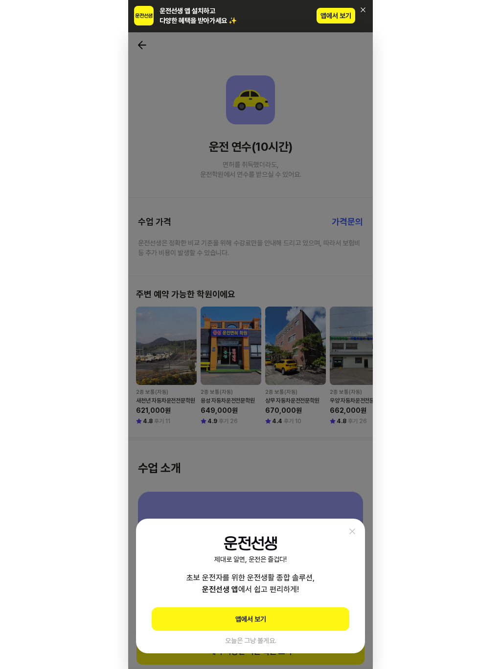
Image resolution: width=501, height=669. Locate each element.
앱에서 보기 (335, 16)
